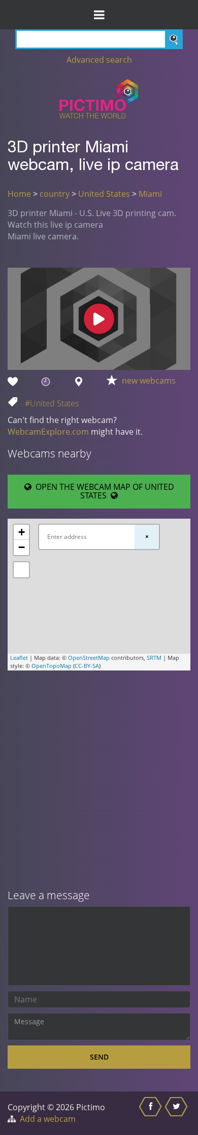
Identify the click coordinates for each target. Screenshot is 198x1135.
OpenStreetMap (89, 657)
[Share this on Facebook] (151, 1113)
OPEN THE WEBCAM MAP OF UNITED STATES (102, 491)
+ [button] (21, 532)
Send (99, 1057)
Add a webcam (48, 1118)
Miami (150, 193)
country (55, 193)
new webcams (149, 380)
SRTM (154, 657)
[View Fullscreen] (21, 569)
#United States (52, 403)
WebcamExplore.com (48, 431)
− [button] (21, 547)
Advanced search (99, 59)
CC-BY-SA (87, 665)
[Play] (99, 319)
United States (104, 193)
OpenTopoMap (51, 665)
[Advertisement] (99, 780)
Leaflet (19, 657)
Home (19, 193)
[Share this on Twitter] (177, 1113)
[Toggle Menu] (99, 14)
